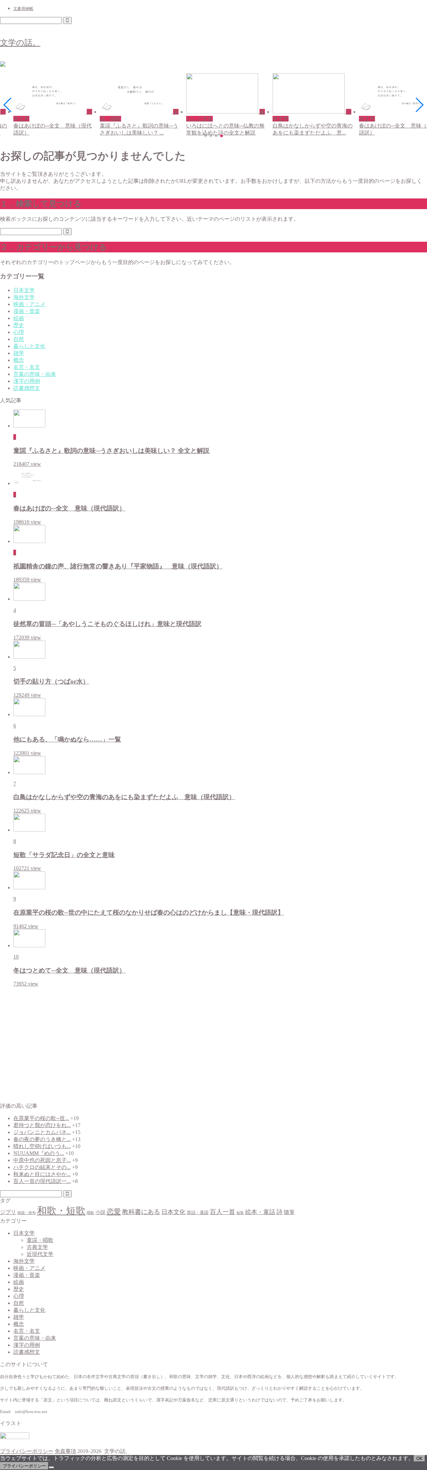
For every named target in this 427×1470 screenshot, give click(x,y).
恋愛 (114, 1211)
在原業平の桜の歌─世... (41, 1118)
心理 (18, 332)
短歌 (240, 1213)
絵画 (18, 318)
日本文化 (173, 1212)
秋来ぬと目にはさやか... (42, 1174)
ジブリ (8, 1212)
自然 (18, 339)
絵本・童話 (260, 1212)
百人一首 (222, 1211)
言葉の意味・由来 (34, 374)
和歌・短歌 (61, 1210)
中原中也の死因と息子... (42, 1160)
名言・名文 (26, 367)
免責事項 (65, 1451)
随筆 (289, 1212)
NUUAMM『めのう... (38, 1153)
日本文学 (24, 290)
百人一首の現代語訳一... (42, 1181)
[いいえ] (51, 1467)
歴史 (18, 325)
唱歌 (90, 1213)
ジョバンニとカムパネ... (42, 1132)
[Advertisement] (213, 1044)
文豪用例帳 (23, 8)
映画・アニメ (29, 304)
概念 (18, 360)
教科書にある (141, 1211)
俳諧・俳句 (26, 1213)
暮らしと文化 (29, 346)
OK (419, 1458)
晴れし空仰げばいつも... (42, 1146)
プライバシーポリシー (26, 1451)
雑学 (18, 353)
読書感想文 (26, 388)
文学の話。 (20, 42)
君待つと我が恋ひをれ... (42, 1125)
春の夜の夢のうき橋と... (42, 1139)
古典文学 (37, 1247)
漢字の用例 (26, 381)
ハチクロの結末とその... (42, 1167)
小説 (100, 1212)
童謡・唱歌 (40, 1240)
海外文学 (24, 297)
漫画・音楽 (26, 311)
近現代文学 (40, 1254)
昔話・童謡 (197, 1212)
